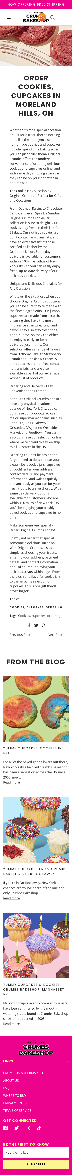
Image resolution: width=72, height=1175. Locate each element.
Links (8, 1061)
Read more (11, 782)
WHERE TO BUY (14, 1095)
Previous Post (20, 635)
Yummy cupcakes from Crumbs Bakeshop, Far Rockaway (35, 871)
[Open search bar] (52, 17)
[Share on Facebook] (29, 625)
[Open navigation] (8, 17)
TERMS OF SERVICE (17, 1110)
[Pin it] (43, 625)
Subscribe (36, 1164)
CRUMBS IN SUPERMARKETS (24, 1073)
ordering (53, 616)
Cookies (24, 616)
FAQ (6, 1088)
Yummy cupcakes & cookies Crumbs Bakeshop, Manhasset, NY (34, 989)
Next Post (55, 635)
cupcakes (39, 616)
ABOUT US (11, 1080)
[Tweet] (36, 625)
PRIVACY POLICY (15, 1103)
